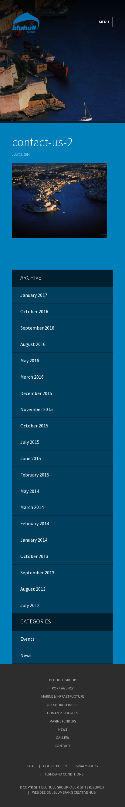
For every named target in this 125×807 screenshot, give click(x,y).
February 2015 (34, 475)
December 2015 (36, 393)
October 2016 (34, 311)
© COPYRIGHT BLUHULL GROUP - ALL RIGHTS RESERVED (61, 787)
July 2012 (29, 605)
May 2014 (29, 491)
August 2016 (33, 344)
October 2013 (34, 556)
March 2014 (32, 507)
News (26, 655)
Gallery (62, 737)
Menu (104, 22)
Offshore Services (62, 704)
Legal (30, 766)
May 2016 (29, 360)
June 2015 (30, 458)
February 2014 (34, 523)
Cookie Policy (55, 766)
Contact (62, 745)
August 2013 (33, 589)
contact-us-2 (42, 142)
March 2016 (32, 377)
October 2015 (34, 426)
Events (27, 639)
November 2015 (36, 409)
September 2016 (37, 328)
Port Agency (62, 688)
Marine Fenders (62, 721)
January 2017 (33, 295)
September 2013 (37, 573)
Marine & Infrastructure (62, 696)
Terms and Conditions (63, 774)
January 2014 (33, 540)
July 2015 (29, 442)
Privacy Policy (86, 766)
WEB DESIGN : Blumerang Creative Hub (64, 792)
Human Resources (62, 713)
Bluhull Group (62, 680)
